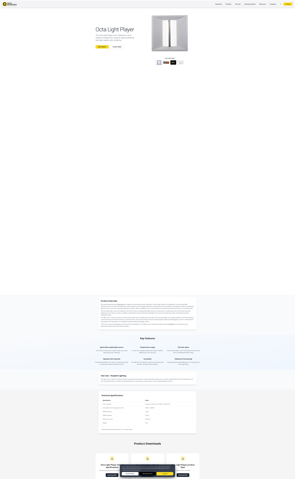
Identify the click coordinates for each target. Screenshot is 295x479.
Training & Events (250, 4)
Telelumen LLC (121, 304)
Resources (262, 4)
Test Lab (238, 4)
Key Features (102, 47)
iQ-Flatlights (171, 324)
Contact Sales (117, 47)
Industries (218, 4)
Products (228, 4)
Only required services (147, 473)
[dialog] (147, 470)
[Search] (280, 4)
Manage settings (130, 473)
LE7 (118, 326)
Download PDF (112, 475)
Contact (287, 4)
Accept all (164, 473)
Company (273, 4)
